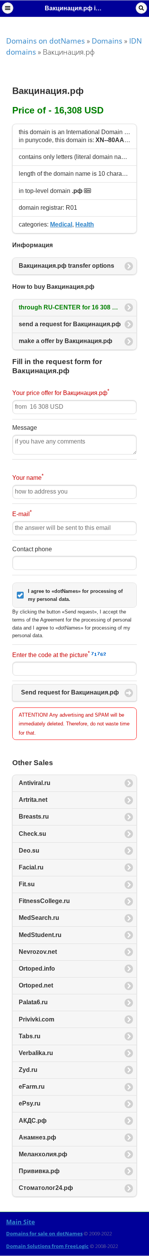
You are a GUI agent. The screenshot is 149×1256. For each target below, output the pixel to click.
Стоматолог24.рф (46, 1188)
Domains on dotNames (45, 41)
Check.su (32, 833)
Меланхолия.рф (43, 1154)
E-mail (22, 513)
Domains (107, 41)
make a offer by (65, 341)
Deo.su (29, 850)
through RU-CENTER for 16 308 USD (73, 307)
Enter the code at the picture (51, 654)
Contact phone (32, 549)
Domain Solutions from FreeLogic (47, 1246)
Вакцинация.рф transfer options (66, 265)
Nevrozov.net (38, 951)
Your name (28, 477)
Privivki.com (36, 1019)
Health (84, 224)
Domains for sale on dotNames (44, 1233)
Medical (61, 224)
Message (24, 427)
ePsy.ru (29, 1103)
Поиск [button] (141, 8)
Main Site (20, 1222)
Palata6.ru (33, 1002)
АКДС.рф (33, 1120)
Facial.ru (31, 867)
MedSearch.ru (39, 917)
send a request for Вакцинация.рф (70, 324)
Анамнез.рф (37, 1137)
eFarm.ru (32, 1086)
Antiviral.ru (34, 783)
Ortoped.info (37, 968)
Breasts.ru (34, 816)
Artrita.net (33, 799)
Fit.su (27, 884)
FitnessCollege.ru (44, 901)
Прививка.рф (39, 1171)
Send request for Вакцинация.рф (70, 692)
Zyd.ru (28, 1070)
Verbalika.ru (36, 1053)
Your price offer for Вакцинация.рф (60, 392)
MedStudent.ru (40, 935)
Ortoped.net (36, 985)
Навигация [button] (7, 8)
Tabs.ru (29, 1036)
